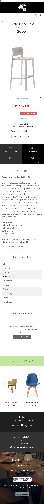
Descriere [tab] (22, 171)
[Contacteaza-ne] (30, 15)
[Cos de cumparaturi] (35, 15)
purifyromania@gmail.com (23, 447)
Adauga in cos (28, 113)
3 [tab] (24, 98)
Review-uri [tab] (22, 313)
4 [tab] (27, 98)
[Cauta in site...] (41, 15)
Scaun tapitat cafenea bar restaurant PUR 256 (32, 402)
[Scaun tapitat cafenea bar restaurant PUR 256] (32, 385)
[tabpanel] (22, 69)
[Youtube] (22, 425)
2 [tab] (21, 98)
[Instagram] (31, 425)
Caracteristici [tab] (22, 257)
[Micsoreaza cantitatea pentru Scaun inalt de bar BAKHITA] (10, 113)
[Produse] (3, 16)
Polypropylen (9, 276)
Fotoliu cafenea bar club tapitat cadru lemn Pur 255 (12, 402)
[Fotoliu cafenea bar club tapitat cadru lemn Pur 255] (12, 385)
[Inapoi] (2, 20)
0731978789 (23, 444)
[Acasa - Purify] (22, 7)
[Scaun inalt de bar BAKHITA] (22, 69)
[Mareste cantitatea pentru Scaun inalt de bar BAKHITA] (17, 113)
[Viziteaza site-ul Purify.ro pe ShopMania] (22, 494)
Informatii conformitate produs (15, 246)
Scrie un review (22, 337)
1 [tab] (17, 98)
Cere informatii (22, 137)
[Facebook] (13, 425)
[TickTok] (26, 425)
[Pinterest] (17, 425)
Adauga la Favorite (22, 131)
